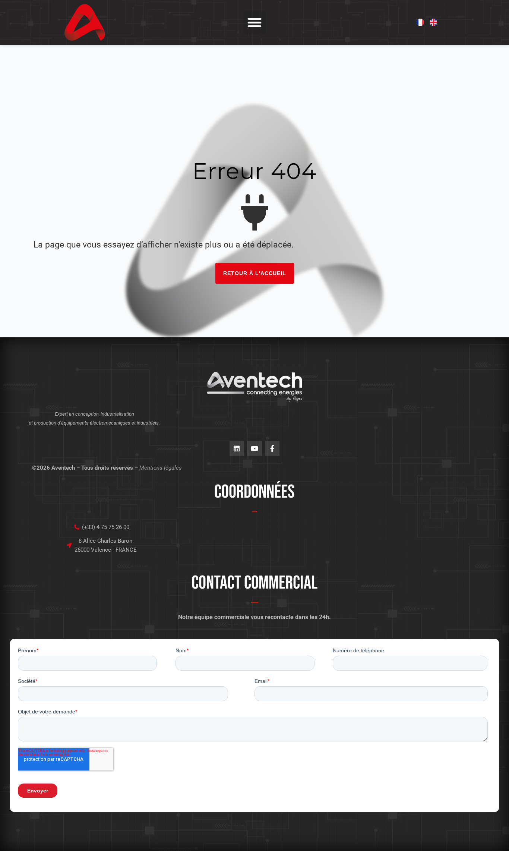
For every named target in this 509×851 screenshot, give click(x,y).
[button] (254, 22)
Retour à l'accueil (254, 273)
